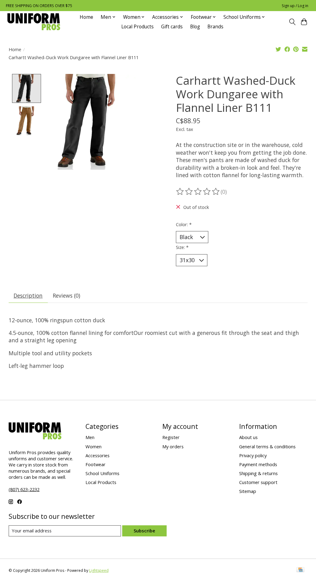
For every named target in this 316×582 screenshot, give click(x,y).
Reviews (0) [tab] (66, 295)
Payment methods (258, 464)
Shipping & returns (258, 473)
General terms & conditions (267, 446)
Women (93, 446)
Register (171, 437)
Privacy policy (253, 455)
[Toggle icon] (292, 21)
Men (89, 437)
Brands (215, 26)
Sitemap (247, 491)
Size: (182, 247)
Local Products (137, 26)
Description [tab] (28, 295)
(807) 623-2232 (24, 489)
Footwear (95, 464)
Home (86, 17)
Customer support (258, 482)
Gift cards (172, 26)
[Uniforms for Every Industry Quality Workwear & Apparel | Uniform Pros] (33, 21)
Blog (195, 26)
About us (248, 437)
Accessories (97, 455)
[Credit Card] (300, 570)
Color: (184, 224)
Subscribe (144, 530)
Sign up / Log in (295, 5)
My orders (173, 446)
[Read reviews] (198, 192)
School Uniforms (102, 473)
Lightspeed (99, 570)
